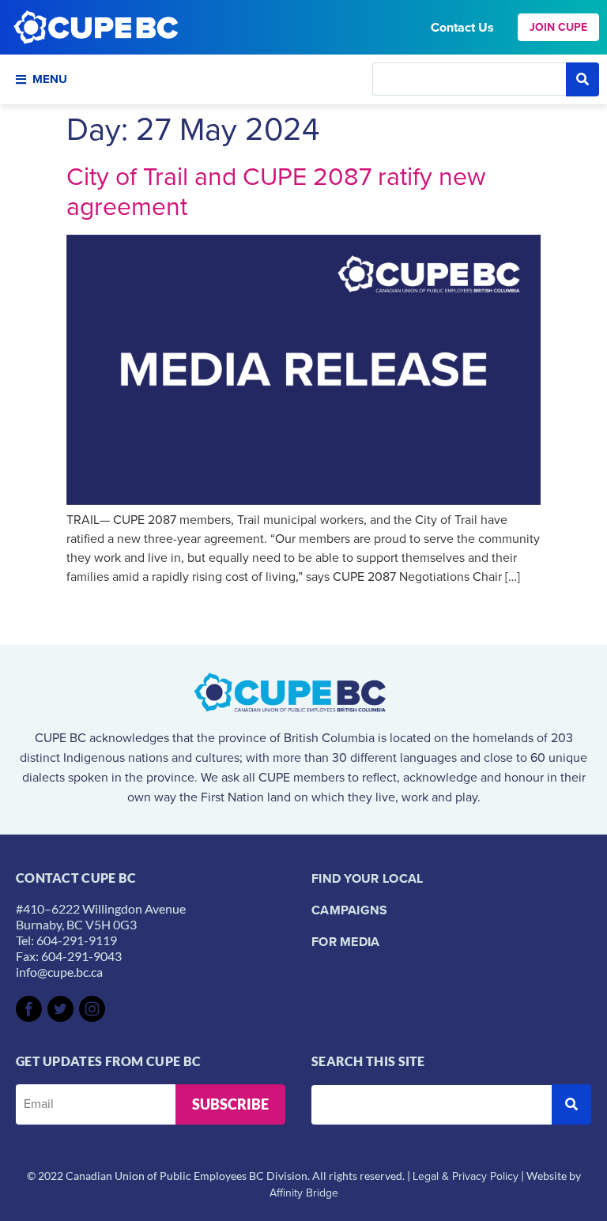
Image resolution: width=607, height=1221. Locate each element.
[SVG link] (29, 1009)
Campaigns (349, 910)
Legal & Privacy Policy (465, 1176)
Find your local (367, 878)
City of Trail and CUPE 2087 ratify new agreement (275, 191)
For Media (345, 942)
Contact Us (462, 27)
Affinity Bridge (304, 1193)
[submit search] (582, 79)
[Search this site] (469, 79)
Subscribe (230, 1104)
